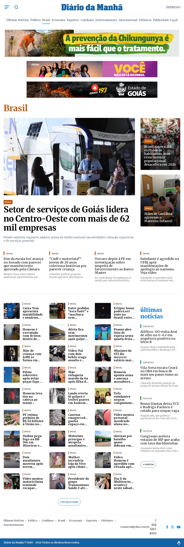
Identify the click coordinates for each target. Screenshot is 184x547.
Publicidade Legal (165, 20)
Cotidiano (87, 20)
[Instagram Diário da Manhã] (172, 527)
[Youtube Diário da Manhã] (178, 527)
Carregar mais (69, 501)
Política (35, 20)
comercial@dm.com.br (135, 526)
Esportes (73, 20)
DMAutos (145, 20)
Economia (58, 20)
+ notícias (148, 464)
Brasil (46, 20)
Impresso (173, 7)
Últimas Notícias (17, 20)
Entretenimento (106, 20)
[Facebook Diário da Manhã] (167, 527)
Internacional (128, 20)
